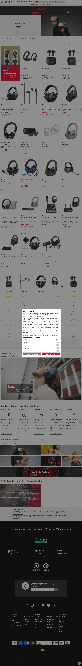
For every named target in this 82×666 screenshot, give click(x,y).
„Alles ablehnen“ (45, 321)
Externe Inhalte (27, 351)
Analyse (25, 342)
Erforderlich (26, 339)
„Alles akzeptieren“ (49, 325)
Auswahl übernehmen (32, 354)
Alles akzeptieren (50, 354)
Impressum (38, 336)
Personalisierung (27, 348)
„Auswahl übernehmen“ (52, 330)
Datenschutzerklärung (27, 336)
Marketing (26, 345)
